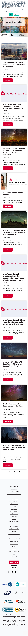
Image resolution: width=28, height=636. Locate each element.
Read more (7, 80)
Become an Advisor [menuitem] (14, 534)
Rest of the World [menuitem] (14, 521)
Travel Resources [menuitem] (14, 499)
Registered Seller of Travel (9, 616)
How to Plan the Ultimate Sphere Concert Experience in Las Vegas (14, 64)
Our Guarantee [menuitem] (14, 544)
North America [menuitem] (14, 514)
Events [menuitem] (14, 531)
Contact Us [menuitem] (14, 556)
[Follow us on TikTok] (12, 572)
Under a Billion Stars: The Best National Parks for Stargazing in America (13, 364)
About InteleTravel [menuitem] (14, 539)
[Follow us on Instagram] (19, 572)
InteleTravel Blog (4, 35)
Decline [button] (16, 14)
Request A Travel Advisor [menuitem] (14, 494)
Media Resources (21, 35)
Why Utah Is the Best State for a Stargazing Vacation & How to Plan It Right (14, 232)
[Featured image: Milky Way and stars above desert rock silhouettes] (14, 359)
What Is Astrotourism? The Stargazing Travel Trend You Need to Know (14, 448)
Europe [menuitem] (14, 519)
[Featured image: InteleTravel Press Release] (14, 101)
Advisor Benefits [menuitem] (14, 529)
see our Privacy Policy (9, 7)
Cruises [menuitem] (14, 506)
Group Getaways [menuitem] (14, 491)
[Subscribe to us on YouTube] (15, 572)
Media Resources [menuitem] (14, 551)
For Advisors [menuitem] (14, 526)
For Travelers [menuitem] (14, 486)
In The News (12, 35)
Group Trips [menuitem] (14, 509)
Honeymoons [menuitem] (14, 511)
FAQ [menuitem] (14, 554)
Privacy (18, 616)
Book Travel (14, 562)
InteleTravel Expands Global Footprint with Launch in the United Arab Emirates (14, 322)
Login (14, 567)
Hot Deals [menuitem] (14, 489)
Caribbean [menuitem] (14, 516)
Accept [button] (11, 14)
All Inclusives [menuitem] (14, 504)
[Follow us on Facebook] (8, 572)
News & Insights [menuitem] (14, 501)
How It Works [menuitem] (14, 541)
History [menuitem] (14, 546)
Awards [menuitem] (14, 549)
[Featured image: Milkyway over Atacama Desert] (14, 401)
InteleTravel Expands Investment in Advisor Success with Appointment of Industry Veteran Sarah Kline (13, 278)
